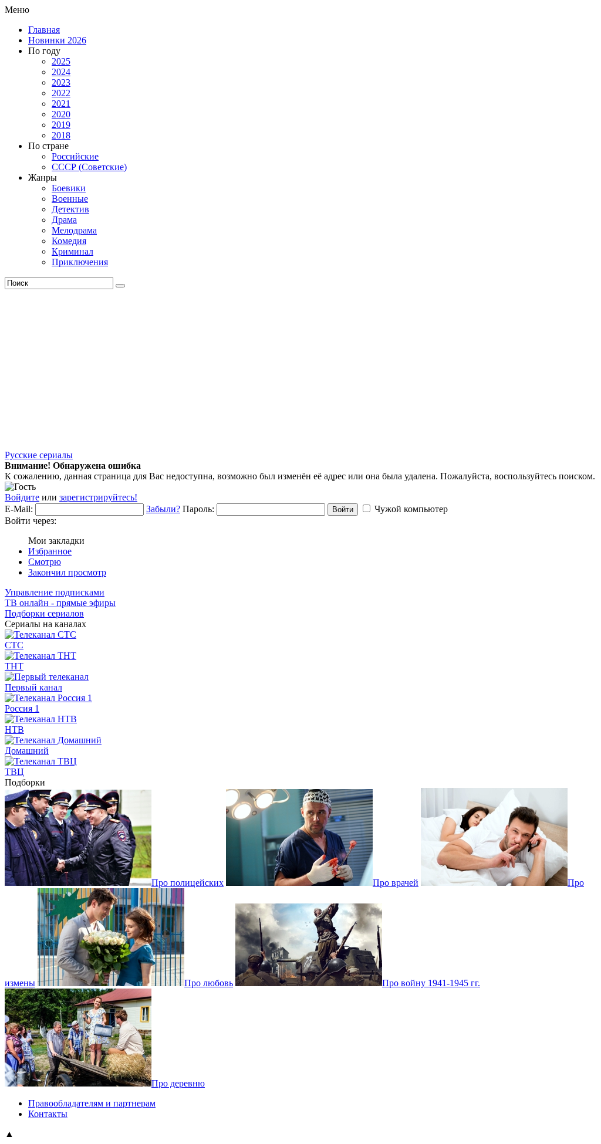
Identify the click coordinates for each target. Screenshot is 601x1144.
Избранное (50, 551)
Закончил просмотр (67, 572)
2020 (61, 114)
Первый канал (33, 687)
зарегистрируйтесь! (98, 497)
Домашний (27, 751)
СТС (14, 645)
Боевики (69, 188)
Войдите (22, 497)
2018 (61, 135)
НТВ (14, 730)
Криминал (72, 251)
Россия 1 (22, 708)
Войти (342, 509)
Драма (64, 220)
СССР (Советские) (89, 167)
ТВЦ (14, 772)
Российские (75, 156)
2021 (61, 104)
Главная (44, 30)
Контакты (47, 1114)
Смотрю (44, 562)
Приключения (80, 262)
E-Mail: (19, 509)
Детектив (70, 209)
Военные (70, 199)
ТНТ (14, 666)
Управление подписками (54, 592)
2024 (61, 72)
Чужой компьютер (411, 509)
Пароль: (198, 509)
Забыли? (163, 509)
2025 (61, 61)
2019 (61, 125)
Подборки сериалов (44, 613)
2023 (61, 82)
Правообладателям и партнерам (92, 1103)
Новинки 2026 (57, 40)
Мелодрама (74, 230)
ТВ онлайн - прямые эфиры (60, 603)
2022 (61, 93)
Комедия (69, 241)
